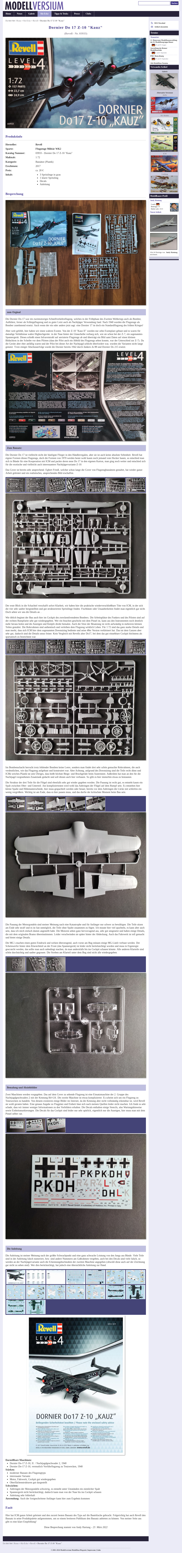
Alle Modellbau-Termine (159, 63)
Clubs (88, 13)
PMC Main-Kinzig (157, 56)
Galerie (31, 13)
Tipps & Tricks (61, 13)
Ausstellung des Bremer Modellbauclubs (158, 49)
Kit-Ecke (45, 13)
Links (99, 1550)
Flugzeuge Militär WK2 (48, 149)
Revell (35, 21)
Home (8, 13)
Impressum (91, 1550)
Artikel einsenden (161, 27)
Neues (19, 13)
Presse (77, 13)
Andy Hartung (171, 252)
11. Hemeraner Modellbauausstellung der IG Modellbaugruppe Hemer (163, 41)
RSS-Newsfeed (159, 23)
